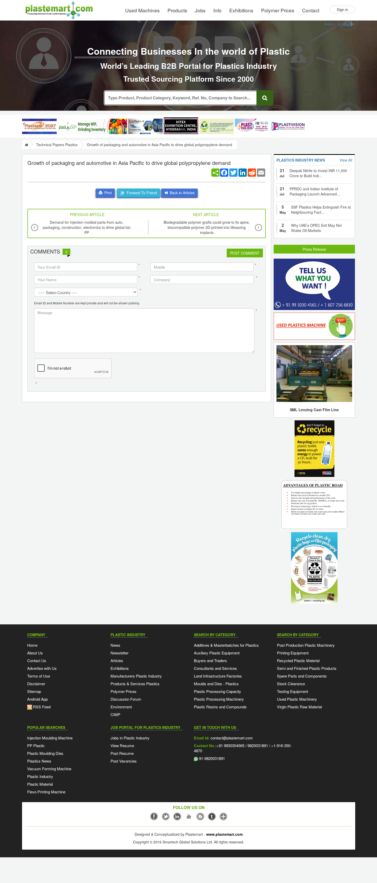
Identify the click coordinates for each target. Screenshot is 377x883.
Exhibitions (241, 10)
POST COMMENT (245, 253)
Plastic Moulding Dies (45, 753)
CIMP (115, 714)
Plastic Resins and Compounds (220, 706)
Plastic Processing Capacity (217, 691)
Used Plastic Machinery (297, 699)
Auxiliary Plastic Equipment (217, 652)
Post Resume (122, 753)
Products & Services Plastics (135, 683)
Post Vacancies (124, 761)
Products (177, 10)
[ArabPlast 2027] (145, 126)
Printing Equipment (293, 652)
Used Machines (142, 10)
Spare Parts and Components (302, 676)
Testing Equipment (292, 691)
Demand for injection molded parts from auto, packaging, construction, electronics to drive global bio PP (87, 227)
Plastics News (39, 761)
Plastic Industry (40, 776)
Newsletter (119, 652)
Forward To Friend (141, 192)
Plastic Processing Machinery (219, 699)
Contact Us (36, 660)
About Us (35, 652)
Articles (117, 660)
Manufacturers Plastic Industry (136, 676)
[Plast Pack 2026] (252, 126)
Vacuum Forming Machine (49, 768)
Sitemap (34, 691)
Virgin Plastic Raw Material (299, 706)
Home (32, 645)
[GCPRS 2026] (216, 126)
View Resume (122, 745)
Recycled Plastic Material (298, 660)
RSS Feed (41, 706)
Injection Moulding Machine (50, 737)
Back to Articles (181, 192)
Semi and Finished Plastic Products (306, 668)
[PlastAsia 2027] (39, 126)
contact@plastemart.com (231, 737)
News (115, 645)
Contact (310, 10)
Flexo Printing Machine (46, 791)
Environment (121, 706)
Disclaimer (36, 683)
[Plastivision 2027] (288, 126)
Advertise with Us (42, 668)
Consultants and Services (215, 668)
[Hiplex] (181, 125)
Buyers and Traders (210, 660)
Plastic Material (40, 784)
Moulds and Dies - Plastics (216, 683)
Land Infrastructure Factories (218, 676)
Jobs (200, 10)
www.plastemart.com (224, 834)
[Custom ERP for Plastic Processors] (92, 126)
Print (107, 192)
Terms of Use (38, 676)
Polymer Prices (277, 10)
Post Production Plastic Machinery (306, 645)
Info (217, 10)
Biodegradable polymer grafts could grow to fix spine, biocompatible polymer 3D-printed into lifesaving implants (207, 227)
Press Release (314, 249)
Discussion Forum (126, 699)
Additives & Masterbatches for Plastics (226, 645)
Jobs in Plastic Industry (130, 737)
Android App (37, 699)
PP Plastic (36, 745)
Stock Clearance (291, 683)
